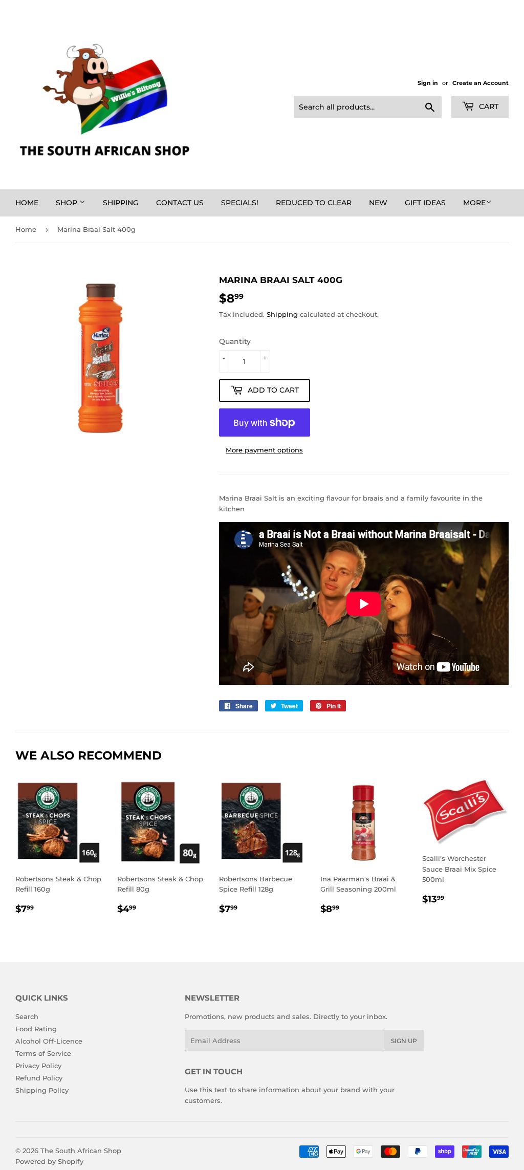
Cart (487, 106)
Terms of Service (43, 1053)
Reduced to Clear (314, 202)
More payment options (264, 450)
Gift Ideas (425, 202)
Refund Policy (38, 1078)
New (378, 202)
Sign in (428, 82)
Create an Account (480, 82)
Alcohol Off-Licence (48, 1041)
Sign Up (404, 1041)
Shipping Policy (42, 1090)
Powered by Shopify (49, 1161)
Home (26, 202)
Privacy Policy (38, 1065)
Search (26, 1016)
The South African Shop (80, 1150)
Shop (67, 202)
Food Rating (36, 1029)
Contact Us (180, 202)
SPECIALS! (239, 202)
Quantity (235, 341)
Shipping (121, 202)
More (474, 202)
